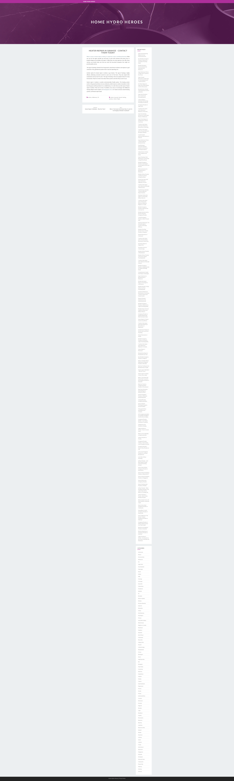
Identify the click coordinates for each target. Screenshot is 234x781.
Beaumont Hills (141, 727)
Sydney (139, 574)
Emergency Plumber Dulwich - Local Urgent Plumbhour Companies (143, 421)
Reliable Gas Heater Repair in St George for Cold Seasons (143, 283)
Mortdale (140, 596)
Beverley (140, 722)
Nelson (139, 554)
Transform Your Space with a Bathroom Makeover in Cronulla (142, 345)
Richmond (140, 700)
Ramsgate (140, 664)
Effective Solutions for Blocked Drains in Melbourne (142, 170)
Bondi (139, 571)
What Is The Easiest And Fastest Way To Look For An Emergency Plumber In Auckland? (121, 109)
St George (140, 581)
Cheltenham (140, 586)
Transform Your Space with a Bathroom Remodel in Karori (143, 262)
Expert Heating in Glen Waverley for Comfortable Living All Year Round (143, 158)
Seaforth (140, 605)
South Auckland (141, 683)
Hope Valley (140, 666)
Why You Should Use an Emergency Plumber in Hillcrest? (143, 533)
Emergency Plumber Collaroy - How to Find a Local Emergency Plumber (143, 443)
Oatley (139, 610)
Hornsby (140, 703)
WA (139, 661)
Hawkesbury (140, 674)
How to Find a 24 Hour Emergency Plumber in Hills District (143, 469)
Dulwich (139, 730)
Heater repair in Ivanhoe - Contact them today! (108, 52)
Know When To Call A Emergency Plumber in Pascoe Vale (143, 512)
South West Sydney (142, 620)
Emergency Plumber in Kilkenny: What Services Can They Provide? (143, 524)
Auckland (140, 632)
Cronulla (140, 698)
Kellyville (140, 754)
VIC (98, 97)
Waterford (140, 749)
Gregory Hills (141, 642)
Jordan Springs (141, 647)
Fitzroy (139, 652)
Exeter (139, 739)
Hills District (141, 747)
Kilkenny (140, 766)
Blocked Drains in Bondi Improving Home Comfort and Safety (143, 91)
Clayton (139, 681)
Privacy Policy (122, 778)
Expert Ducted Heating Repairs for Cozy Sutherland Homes (143, 55)
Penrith (139, 644)
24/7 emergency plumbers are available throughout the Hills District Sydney (143, 416)
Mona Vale (140, 639)
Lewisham (140, 725)
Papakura (140, 630)
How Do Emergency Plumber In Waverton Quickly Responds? (142, 396)
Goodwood (140, 588)
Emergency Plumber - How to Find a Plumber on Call (143, 448)
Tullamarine (140, 761)
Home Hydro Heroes (89, 1)
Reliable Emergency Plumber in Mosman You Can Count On (143, 208)
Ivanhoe (89, 97)
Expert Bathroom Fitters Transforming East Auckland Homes (143, 141)
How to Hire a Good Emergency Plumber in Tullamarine (143, 507)
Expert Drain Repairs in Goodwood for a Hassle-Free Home (143, 121)
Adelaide (140, 591)
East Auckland (141, 566)
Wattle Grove (141, 622)
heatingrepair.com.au (108, 89)
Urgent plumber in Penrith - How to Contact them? (143, 430)
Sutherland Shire (141, 696)
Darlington (140, 756)
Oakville (140, 676)
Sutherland (140, 552)
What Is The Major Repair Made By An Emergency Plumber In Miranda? (143, 362)
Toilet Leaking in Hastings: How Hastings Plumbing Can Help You (143, 101)
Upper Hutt (140, 564)
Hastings (140, 579)
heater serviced (114, 97)
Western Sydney (141, 598)
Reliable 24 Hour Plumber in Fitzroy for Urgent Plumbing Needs (143, 257)
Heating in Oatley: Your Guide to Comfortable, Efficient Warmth (143, 197)
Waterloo (140, 671)
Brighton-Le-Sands (142, 625)
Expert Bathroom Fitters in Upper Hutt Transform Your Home (143, 73)
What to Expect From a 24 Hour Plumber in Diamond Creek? (143, 501)
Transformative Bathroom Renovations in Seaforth (143, 136)
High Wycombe (141, 659)
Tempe (139, 744)
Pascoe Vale (140, 764)
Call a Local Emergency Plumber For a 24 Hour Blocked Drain (143, 453)
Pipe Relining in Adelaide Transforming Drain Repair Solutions (143, 191)
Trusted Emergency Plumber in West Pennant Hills (143, 219)
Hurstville (140, 583)
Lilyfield (140, 742)
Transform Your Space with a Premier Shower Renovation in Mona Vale (143, 240)
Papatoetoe (140, 686)
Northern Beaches (142, 603)
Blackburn (140, 713)
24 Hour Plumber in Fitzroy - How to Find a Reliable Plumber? (143, 496)
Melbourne (94, 97)
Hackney (140, 769)
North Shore (140, 635)
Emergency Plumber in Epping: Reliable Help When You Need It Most (143, 315)
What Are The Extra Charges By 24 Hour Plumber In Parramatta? (143, 385)
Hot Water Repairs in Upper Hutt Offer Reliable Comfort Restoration (143, 85)
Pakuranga (140, 569)
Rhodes (139, 732)
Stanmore (140, 735)
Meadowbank (141, 649)
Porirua (139, 618)
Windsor (140, 601)
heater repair (117, 99)
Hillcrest (140, 771)
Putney (139, 693)
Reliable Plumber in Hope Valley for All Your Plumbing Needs (143, 288)
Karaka (139, 691)
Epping (139, 678)
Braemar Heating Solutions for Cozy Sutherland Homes (142, 300)
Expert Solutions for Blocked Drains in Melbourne (142, 277)
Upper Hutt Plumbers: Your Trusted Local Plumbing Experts (142, 96)
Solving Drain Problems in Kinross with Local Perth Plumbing (143, 331)
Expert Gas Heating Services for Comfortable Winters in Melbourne (143, 115)
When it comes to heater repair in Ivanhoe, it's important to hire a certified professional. (107, 56)
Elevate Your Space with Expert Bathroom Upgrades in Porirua (143, 181)
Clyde (139, 710)
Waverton (140, 720)
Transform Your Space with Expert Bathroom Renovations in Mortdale (143, 126)
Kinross (139, 688)
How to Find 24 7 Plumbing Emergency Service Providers (142, 405)
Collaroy (140, 737)
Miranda (140, 708)
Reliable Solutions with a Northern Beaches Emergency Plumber (143, 214)
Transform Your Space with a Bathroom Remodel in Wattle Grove (143, 186)
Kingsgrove (140, 752)
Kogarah (140, 705)
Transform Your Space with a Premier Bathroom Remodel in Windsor (143, 131)
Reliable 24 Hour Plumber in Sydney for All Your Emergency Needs (143, 176)
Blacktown (140, 627)
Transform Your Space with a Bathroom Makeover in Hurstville (143, 110)
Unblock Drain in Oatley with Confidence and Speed (143, 153)
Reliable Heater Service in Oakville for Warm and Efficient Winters (143, 310)
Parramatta (140, 717)
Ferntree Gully (141, 557)
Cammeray (140, 669)
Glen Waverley (141, 613)
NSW (139, 576)
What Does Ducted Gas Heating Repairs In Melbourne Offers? (143, 391)
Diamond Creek (141, 759)
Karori (139, 657)
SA (138, 593)
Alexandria (140, 608)
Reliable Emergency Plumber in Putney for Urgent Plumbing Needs (143, 340)
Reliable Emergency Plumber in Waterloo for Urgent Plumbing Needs (143, 305)
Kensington (140, 615)
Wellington (140, 654)
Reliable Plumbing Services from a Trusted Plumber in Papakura (143, 231)
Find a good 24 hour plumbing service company (142, 410)
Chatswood (140, 637)
